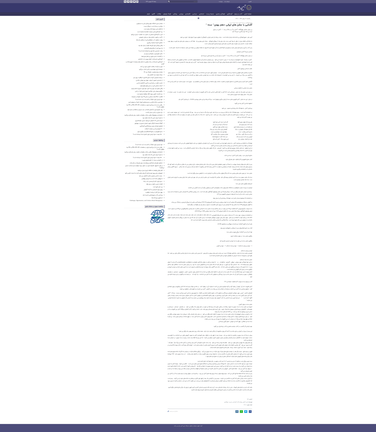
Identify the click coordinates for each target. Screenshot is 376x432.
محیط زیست (210, 14)
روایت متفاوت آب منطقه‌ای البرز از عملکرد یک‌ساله (149, 40)
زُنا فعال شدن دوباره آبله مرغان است (153, 29)
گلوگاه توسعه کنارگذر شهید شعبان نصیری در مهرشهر (149, 123)
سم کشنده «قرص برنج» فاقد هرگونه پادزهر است (150, 94)
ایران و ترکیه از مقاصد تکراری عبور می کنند (151, 67)
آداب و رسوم (238, 14)
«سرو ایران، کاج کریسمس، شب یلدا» (153, 181)
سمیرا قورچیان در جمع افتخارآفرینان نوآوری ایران (150, 131)
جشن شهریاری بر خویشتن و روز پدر (153, 54)
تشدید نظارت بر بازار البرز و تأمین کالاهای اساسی (150, 83)
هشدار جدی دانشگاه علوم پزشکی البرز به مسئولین (149, 23)
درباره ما (221, 1)
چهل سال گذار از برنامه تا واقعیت (154, 192)
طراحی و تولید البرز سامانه (188, 429)
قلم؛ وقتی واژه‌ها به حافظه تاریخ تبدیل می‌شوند (150, 170)
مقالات (159, 14)
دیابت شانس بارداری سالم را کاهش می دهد (151, 176)
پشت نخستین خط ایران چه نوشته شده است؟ (151, 51)
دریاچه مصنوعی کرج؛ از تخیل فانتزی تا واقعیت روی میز (148, 77)
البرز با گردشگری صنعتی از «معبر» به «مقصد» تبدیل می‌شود (147, 34)
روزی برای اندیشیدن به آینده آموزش (153, 190)
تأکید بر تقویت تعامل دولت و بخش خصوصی (151, 37)
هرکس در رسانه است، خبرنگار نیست (153, 26)
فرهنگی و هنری (220, 14)
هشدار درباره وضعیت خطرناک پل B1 (153, 72)
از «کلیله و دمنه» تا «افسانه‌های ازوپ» (152, 160)
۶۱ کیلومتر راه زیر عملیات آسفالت (154, 129)
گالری (153, 14)
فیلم (148, 14)
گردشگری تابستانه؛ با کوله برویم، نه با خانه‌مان (150, 59)
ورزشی (181, 14)
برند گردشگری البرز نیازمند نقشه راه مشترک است (150, 32)
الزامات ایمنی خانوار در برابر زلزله (154, 184)
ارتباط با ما (227, 1)
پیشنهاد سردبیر (158, 140)
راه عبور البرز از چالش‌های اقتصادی (153, 48)
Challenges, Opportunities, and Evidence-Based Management (146, 200)
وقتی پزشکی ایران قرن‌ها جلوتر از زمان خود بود (150, 45)
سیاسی (194, 14)
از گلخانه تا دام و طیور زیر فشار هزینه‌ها (152, 56)
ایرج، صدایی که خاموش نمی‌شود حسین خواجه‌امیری (149, 121)
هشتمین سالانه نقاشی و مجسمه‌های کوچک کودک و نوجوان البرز (145, 102)
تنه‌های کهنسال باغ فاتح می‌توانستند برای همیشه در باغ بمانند (146, 163)
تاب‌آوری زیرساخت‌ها (157, 198)
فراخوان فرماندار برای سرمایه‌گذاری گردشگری (151, 126)
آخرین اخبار (159, 19)
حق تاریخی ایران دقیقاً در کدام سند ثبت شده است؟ (149, 99)
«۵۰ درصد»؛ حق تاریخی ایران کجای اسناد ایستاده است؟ (148, 134)
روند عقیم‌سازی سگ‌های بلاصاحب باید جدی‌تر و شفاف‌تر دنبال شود (145, 110)
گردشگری (229, 14)
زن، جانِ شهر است (158, 187)
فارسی (250, 1)
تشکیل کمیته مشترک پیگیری (155, 43)
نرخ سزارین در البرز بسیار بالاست (154, 112)
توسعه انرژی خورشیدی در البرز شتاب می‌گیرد (151, 69)
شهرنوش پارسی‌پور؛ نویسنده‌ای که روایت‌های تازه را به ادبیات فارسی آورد (144, 173)
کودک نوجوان (167, 14)
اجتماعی (201, 14)
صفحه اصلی (247, 14)
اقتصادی (187, 14)
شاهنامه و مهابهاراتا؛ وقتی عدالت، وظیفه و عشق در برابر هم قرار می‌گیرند (143, 115)
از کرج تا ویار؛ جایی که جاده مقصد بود (153, 118)
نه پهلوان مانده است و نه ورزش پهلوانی (152, 179)
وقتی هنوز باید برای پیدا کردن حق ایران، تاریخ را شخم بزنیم (147, 88)
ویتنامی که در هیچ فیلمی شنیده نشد (153, 195)
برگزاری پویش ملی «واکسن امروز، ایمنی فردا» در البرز (149, 91)
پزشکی (175, 14)
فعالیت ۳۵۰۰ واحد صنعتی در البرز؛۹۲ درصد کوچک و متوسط (147, 97)
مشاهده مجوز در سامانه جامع (154, 206)
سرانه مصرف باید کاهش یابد (155, 75)
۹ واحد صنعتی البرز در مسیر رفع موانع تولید (151, 86)
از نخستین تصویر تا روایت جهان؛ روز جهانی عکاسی (149, 80)
